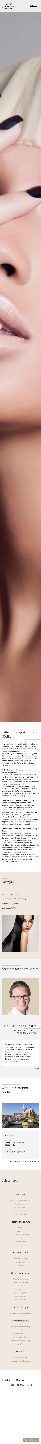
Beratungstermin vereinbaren (24, 1161)
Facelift (20, 1286)
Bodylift (20, 1330)
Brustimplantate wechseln (20, 1200)
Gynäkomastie (20, 1214)
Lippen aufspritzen (20, 1293)
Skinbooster (20, 1245)
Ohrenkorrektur (20, 1300)
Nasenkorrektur (21, 1296)
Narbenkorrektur (20, 1357)
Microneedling (20, 1242)
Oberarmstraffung (20, 1337)
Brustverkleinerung (20, 1211)
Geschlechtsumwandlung (20, 1313)
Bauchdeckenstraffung (20, 1327)
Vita (37, 1069)
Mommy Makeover (20, 1334)
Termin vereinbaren (31, 1440)
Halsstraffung (20, 1289)
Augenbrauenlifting (20, 1279)
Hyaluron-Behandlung (20, 1235)
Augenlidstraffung (20, 1282)
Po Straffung (20, 1344)
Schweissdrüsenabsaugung (20, 1361)
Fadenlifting (20, 1231)
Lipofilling (20, 1238)
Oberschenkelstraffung (20, 1341)
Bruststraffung (20, 1204)
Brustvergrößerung (20, 1207)
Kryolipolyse (20, 1262)
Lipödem (20, 1265)
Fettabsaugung (20, 1259)
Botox (20, 1228)
